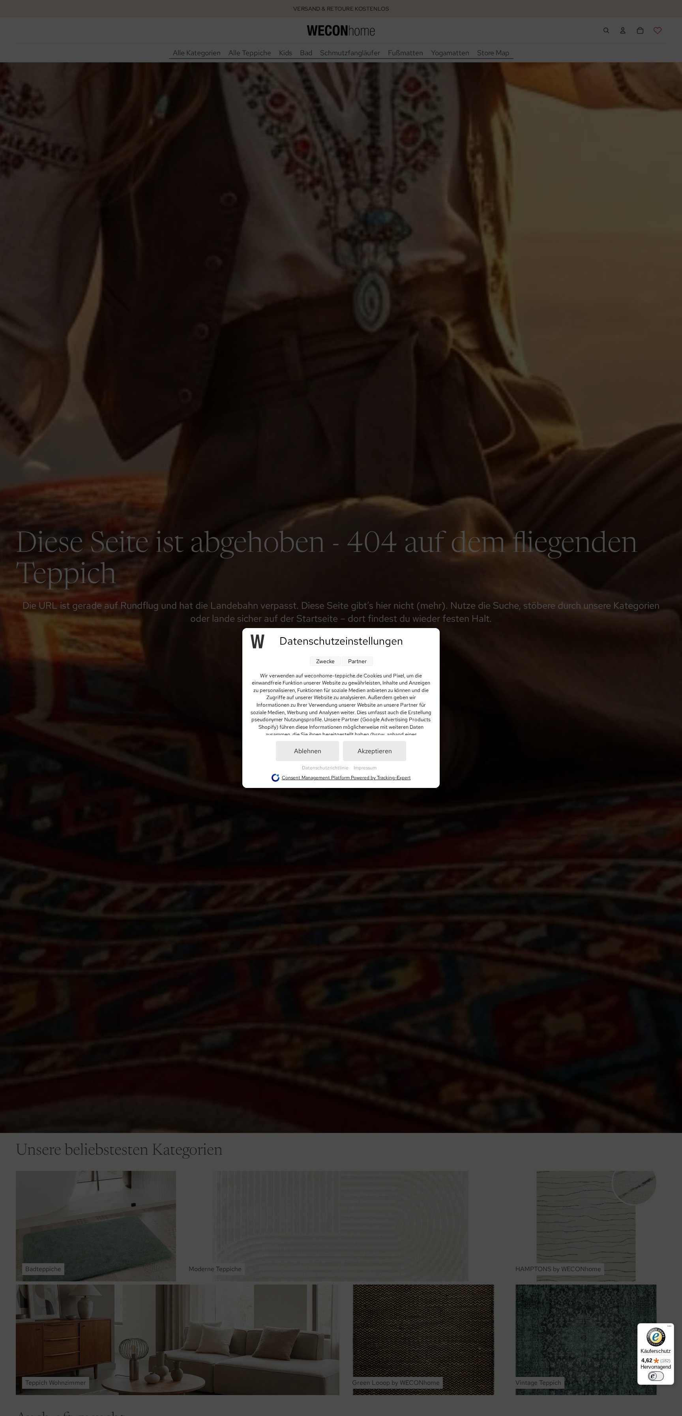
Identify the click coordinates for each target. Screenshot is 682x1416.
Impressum (365, 768)
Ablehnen (307, 751)
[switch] (656, 1376)
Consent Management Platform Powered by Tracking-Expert (346, 778)
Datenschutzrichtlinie (326, 768)
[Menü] (669, 1328)
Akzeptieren (375, 751)
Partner (357, 661)
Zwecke (325, 661)
